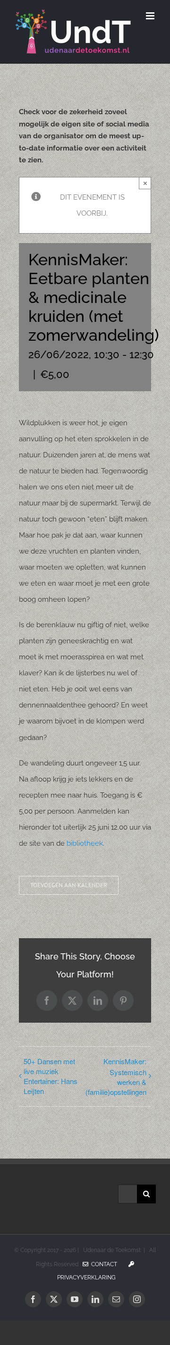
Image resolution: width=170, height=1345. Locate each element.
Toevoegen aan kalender (68, 885)
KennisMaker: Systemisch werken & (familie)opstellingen (115, 1076)
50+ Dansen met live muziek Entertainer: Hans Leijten (50, 1076)
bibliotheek (85, 843)
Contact (102, 1264)
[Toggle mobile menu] (151, 16)
